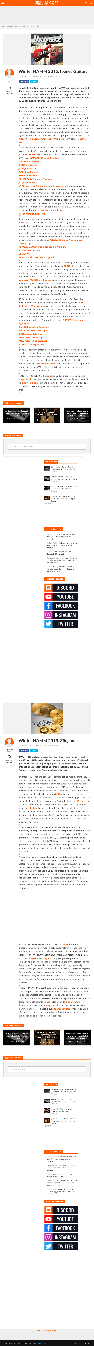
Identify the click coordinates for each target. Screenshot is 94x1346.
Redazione (21, 419)
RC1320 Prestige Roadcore (48, 210)
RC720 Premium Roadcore (32, 213)
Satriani (48, 138)
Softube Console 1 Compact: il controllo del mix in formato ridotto (17, 413)
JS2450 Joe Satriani (28, 165)
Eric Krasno (37, 306)
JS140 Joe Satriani (27, 168)
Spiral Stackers (32, 958)
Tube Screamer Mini (45, 363)
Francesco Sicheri (9, 81)
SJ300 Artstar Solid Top (30, 334)
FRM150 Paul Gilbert (29, 161)
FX (84, 947)
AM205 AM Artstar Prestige (33, 330)
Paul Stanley (35, 138)
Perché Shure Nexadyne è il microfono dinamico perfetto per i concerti (62, 536)
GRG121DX (24, 253)
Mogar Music (25, 379)
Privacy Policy (41, 1343)
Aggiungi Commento (9, 92)
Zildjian (33, 808)
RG (22, 222)
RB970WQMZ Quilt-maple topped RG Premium (42, 246)
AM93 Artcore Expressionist (33, 340)
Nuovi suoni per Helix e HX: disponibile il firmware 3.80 (60, 552)
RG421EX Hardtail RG (29, 250)
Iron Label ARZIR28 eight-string (35, 280)
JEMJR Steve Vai (27, 154)
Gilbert (22, 138)
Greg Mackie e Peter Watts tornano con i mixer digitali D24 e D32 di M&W (77, 413)
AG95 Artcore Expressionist (33, 344)
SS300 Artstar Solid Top (31, 337)
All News (11, 26)
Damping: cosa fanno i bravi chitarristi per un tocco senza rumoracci (62, 545)
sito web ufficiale (31, 382)
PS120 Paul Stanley (28, 172)
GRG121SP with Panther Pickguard (36, 257)
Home (4, 26)
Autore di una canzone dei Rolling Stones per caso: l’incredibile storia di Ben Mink (47, 413)
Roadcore (58, 186)
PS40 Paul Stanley (28, 175)
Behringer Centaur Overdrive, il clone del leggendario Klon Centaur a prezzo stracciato (62, 560)
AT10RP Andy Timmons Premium (35, 179)
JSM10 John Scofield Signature (34, 327)
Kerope (81, 801)
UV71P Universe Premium (32, 186)
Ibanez (48, 125)
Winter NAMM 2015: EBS (47, 1330)
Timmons (59, 138)
